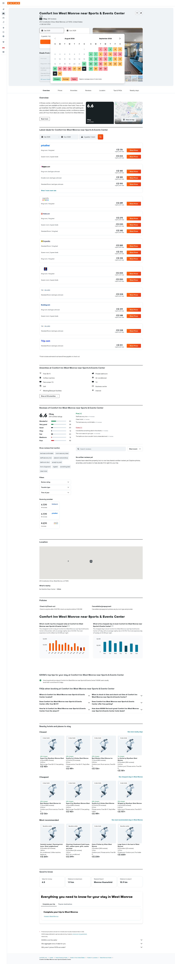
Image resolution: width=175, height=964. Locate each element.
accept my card (57, 462)
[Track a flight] (3, 32)
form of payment (45, 467)
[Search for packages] (3, 22)
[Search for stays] (3, 14)
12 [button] (69, 59)
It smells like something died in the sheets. (92, 431)
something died (65, 467)
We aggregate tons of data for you (53, 944)
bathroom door (45, 462)
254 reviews (52, 19)
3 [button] (59, 54)
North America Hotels (61, 957)
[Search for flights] (3, 9)
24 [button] (60, 69)
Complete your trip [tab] (49, 904)
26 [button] (69, 69)
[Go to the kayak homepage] (13, 3)
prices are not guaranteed (80, 934)
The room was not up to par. (88, 433)
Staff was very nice (85, 416)
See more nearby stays (135, 732)
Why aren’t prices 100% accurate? (53, 947)
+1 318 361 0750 (44, 24)
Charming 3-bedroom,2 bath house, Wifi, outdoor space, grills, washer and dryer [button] (78, 846)
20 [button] (74, 64)
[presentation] (69, 626)
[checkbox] (49, 506)
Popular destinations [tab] (65, 904)
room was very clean (62, 453)
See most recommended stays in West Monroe (127, 820)
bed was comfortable (46, 453)
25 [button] (65, 69)
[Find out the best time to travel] (3, 36)
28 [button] (79, 69)
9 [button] (105, 54)
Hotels (51, 957)
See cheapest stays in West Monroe (131, 777)
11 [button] (64, 59)
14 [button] (79, 59)
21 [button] (79, 64)
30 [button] (55, 74)
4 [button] (64, 54)
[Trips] (3, 42)
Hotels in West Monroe (51, 916)
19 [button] (69, 64)
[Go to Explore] (3, 28)
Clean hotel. (82, 419)
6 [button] (74, 54)
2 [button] (105, 49)
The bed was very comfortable (89, 422)
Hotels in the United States (77, 957)
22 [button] (84, 64)
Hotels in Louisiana (92, 957)
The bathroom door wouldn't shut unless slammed (94, 436)
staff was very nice (46, 458)
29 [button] (84, 69)
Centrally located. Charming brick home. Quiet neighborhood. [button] (51, 845)
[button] (3, 3)
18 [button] (65, 64)
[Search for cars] (3, 18)
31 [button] (60, 74)
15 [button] (84, 59)
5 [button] (69, 54)
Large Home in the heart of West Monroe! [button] (128, 845)
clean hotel (43, 471)
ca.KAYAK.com (43, 957)
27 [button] (74, 69)
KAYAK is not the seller (49, 940)
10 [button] (60, 59)
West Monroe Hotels (106, 957)
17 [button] (60, 64)
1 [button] (100, 49)
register (55, 467)
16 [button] (55, 64)
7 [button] (79, 54)
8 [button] (84, 54)
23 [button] (55, 69)
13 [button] (74, 59)
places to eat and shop (61, 458)
